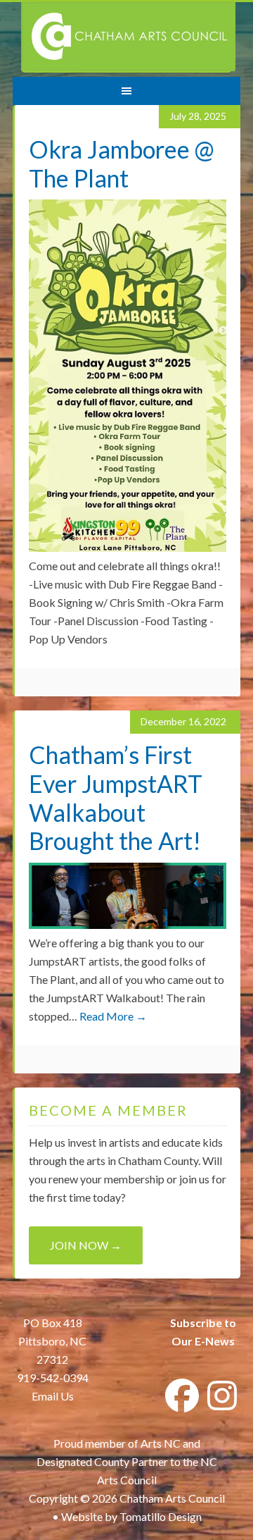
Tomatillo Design (160, 1516)
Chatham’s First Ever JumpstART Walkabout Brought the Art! (115, 797)
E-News (214, 1341)
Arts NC (161, 1443)
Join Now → (86, 1245)
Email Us (53, 1396)
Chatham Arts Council (128, 37)
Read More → (113, 1016)
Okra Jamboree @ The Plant (121, 163)
